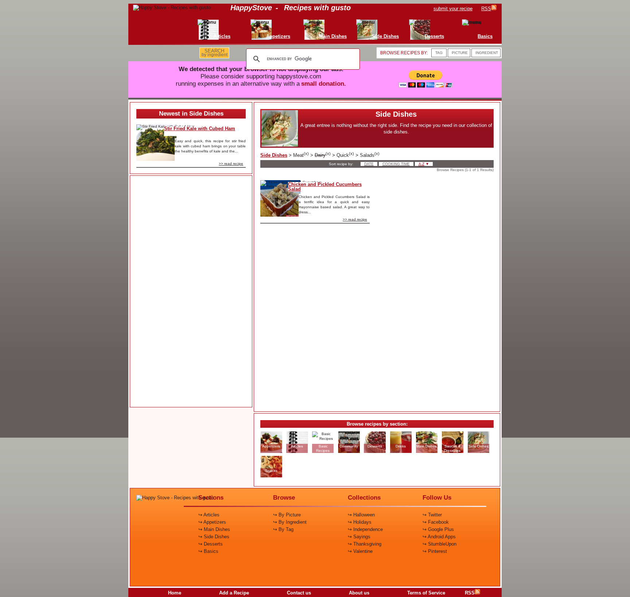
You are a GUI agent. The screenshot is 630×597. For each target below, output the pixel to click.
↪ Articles (208, 514)
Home (174, 593)
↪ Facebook (436, 522)
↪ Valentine (360, 551)
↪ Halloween (361, 514)
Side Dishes (273, 155)
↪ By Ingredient (290, 522)
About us (359, 593)
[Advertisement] (191, 291)
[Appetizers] (262, 22)
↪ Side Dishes (213, 536)
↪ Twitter (432, 514)
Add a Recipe (234, 593)
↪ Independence (365, 529)
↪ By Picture (287, 514)
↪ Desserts (210, 544)
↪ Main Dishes (214, 529)
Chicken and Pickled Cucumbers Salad (325, 187)
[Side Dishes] (369, 22)
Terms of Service (426, 593)
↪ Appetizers (212, 522)
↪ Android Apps (439, 536)
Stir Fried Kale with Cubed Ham (199, 128)
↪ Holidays (360, 522)
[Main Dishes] (317, 22)
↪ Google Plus (438, 529)
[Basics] (469, 22)
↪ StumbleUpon (439, 544)
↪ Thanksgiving (364, 544)
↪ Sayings (359, 536)
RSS (470, 593)
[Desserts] (418, 22)
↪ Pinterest (435, 551)
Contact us (299, 593)
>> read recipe (231, 164)
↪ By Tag (283, 529)
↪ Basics (208, 551)
